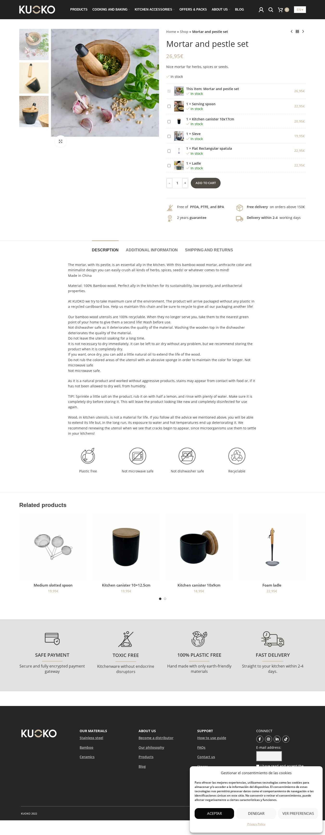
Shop (184, 31)
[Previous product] (291, 32)
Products (146, 757)
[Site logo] (37, 9)
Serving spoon (204, 104)
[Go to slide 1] (160, 599)
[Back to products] (297, 32)
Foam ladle (271, 585)
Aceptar (214, 813)
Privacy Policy (256, 824)
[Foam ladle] (272, 547)
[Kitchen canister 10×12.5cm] (126, 547)
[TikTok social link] (285, 739)
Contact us (206, 757)
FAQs (201, 747)
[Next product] (303, 32)
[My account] (261, 9)
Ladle (196, 163)
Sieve (196, 133)
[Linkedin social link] (277, 739)
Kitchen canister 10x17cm (213, 119)
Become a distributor (156, 738)
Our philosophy (151, 747)
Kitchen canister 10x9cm (199, 585)
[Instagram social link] (268, 739)
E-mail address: (268, 747)
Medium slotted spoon (53, 585)
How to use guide (211, 738)
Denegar (256, 813)
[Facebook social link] (259, 739)
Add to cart (206, 183)
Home (171, 31)
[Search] (271, 9)
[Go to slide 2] (165, 599)
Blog (142, 766)
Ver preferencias (298, 813)
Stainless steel (91, 738)
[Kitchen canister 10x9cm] (199, 547)
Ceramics (87, 757)
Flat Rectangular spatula (212, 148)
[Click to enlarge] (61, 141)
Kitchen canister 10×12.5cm (126, 585)
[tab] (105, 247)
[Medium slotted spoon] (53, 547)
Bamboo (86, 747)
